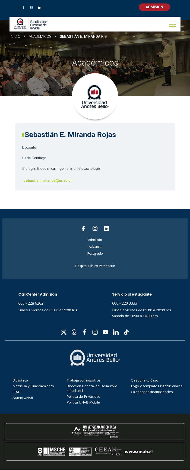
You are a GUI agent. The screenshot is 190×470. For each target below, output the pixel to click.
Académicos (40, 36)
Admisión (154, 7)
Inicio (15, 36)
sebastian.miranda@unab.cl (47, 180)
